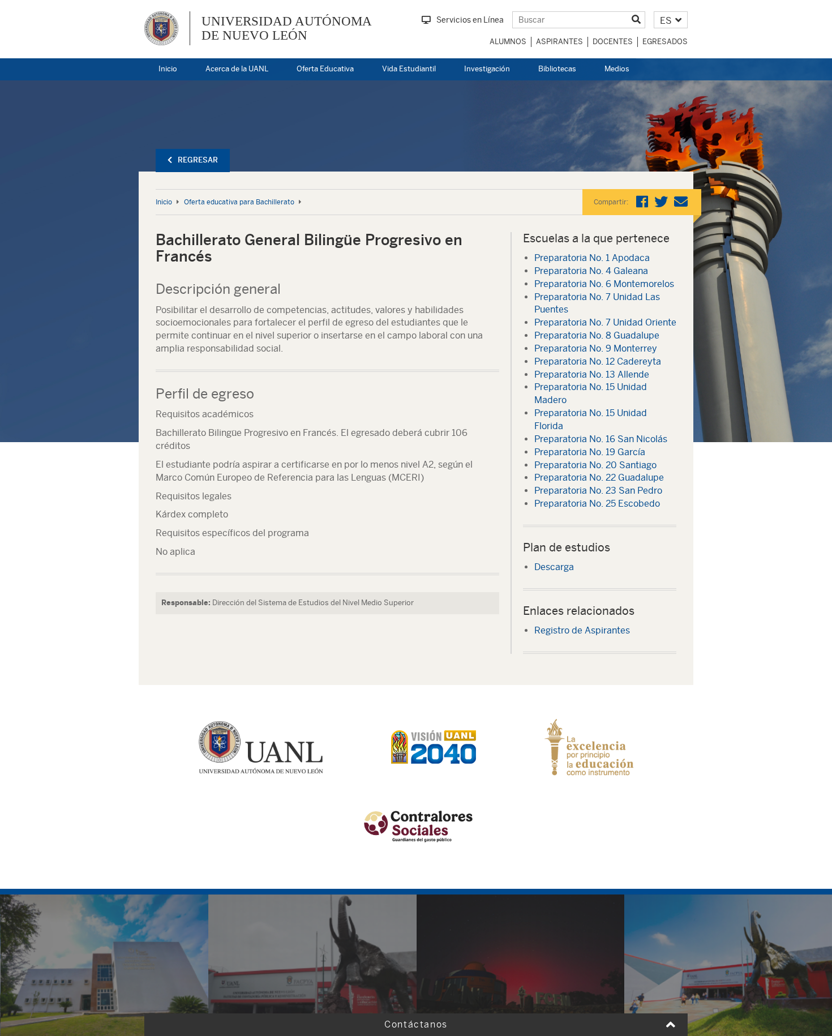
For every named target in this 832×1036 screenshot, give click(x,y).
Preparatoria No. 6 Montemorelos (604, 284)
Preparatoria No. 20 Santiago (595, 465)
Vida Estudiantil (409, 69)
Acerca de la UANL (236, 69)
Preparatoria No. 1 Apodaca (592, 257)
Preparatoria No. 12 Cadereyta (597, 361)
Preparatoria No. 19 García (589, 452)
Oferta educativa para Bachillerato (239, 202)
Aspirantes (559, 41)
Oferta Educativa (325, 69)
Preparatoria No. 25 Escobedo (597, 503)
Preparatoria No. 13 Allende (591, 374)
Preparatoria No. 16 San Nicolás (600, 439)
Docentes (613, 41)
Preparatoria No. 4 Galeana (591, 271)
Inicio (167, 69)
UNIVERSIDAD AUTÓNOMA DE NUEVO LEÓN (286, 28)
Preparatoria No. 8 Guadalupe (596, 335)
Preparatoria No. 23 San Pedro (598, 490)
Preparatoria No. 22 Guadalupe (599, 477)
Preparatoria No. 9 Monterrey (595, 348)
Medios (616, 69)
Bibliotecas (557, 69)
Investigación (487, 69)
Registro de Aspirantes (582, 630)
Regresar (198, 160)
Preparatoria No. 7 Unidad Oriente (605, 322)
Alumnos (508, 41)
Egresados (665, 41)
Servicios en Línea (470, 19)
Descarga (554, 567)
